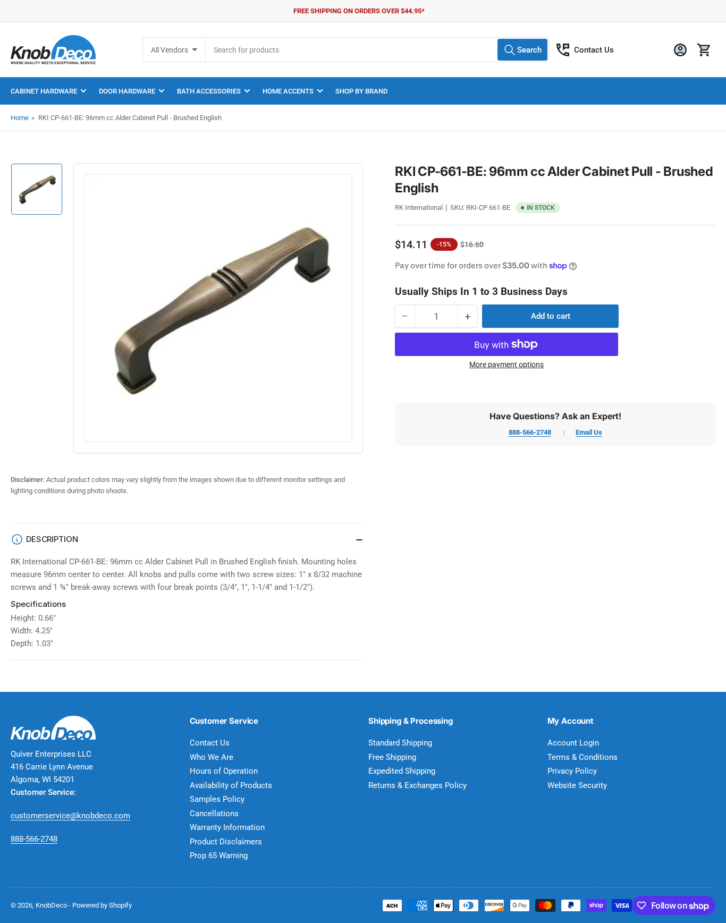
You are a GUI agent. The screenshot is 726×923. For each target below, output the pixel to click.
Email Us (589, 432)
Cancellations (214, 813)
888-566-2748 (530, 432)
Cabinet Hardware (44, 91)
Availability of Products (231, 785)
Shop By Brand (361, 91)
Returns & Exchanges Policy (417, 785)
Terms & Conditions (582, 757)
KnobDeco (51, 905)
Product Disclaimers (226, 841)
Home (20, 118)
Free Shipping (392, 757)
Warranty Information (227, 827)
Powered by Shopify (102, 905)
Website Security (577, 785)
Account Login (573, 743)
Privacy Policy (572, 771)
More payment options (506, 364)
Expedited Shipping (401, 771)
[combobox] (377, 49)
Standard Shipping (400, 743)
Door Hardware (127, 91)
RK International (419, 207)
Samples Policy (217, 799)
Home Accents (288, 91)
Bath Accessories (209, 91)
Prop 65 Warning (219, 855)
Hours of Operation (224, 771)
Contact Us (594, 50)
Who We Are (211, 757)
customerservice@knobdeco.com (70, 815)
